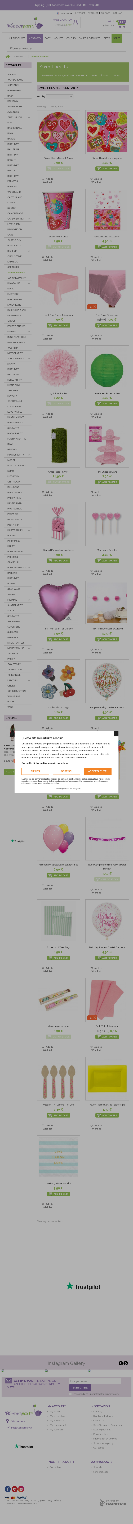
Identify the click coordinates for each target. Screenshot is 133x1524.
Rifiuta (35, 771)
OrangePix (76, 788)
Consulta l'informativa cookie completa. (44, 763)
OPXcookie (57, 788)
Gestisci (66, 771)
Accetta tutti (97, 771)
